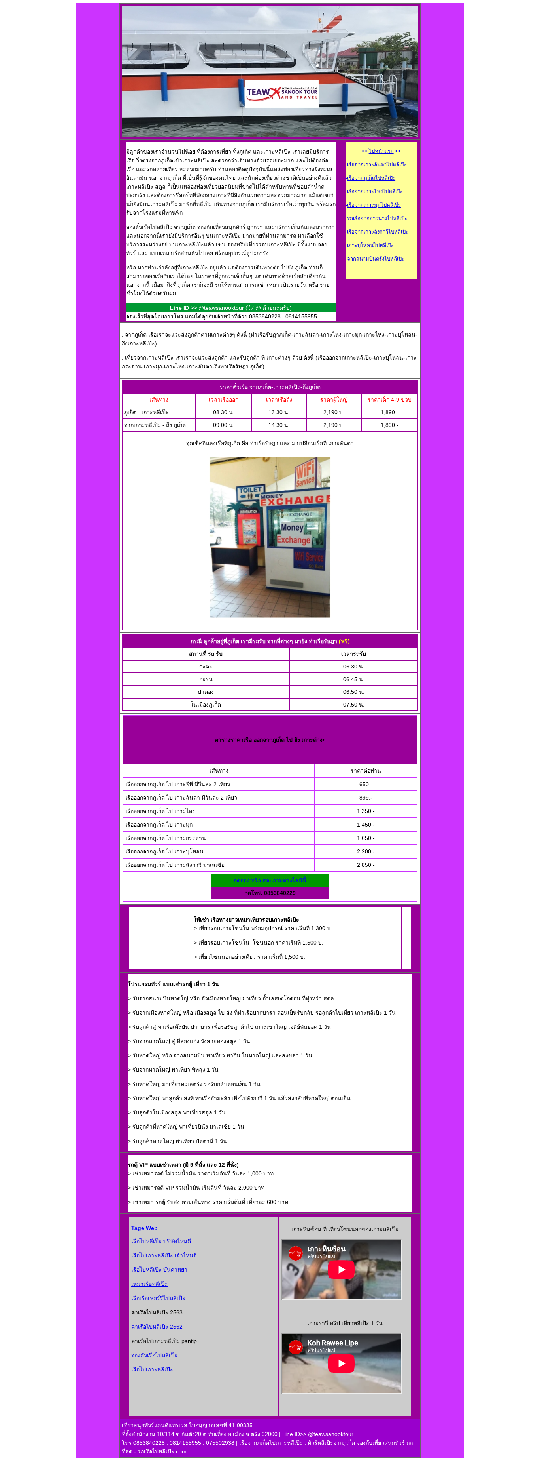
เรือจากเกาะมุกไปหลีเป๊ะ (374, 205)
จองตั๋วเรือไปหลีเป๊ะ (154, 1355)
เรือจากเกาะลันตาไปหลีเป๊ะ (377, 165)
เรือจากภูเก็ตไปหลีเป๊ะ (371, 178)
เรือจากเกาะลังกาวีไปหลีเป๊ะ (377, 232)
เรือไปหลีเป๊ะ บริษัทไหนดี (161, 1241)
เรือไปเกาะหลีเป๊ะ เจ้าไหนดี (164, 1255)
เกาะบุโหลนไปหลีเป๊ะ (370, 245)
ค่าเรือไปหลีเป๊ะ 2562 (157, 1327)
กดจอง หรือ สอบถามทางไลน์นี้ (270, 880)
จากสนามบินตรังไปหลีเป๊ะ (375, 259)
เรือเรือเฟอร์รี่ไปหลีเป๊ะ (158, 1298)
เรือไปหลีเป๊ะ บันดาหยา (159, 1269)
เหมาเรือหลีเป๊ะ (149, 1284)
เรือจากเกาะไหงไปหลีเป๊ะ (375, 191)
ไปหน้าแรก (381, 151)
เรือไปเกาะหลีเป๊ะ (152, 1369)
